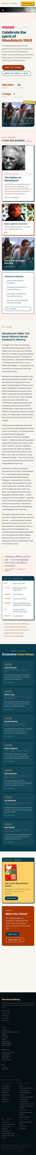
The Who (22, 1114)
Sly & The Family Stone (26, 1112)
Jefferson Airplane (25, 1117)
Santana (22, 1095)
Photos (4, 1039)
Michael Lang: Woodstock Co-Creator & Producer (16, 288)
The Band (5, 1129)
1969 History (5, 1030)
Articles (4, 1034)
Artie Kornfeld (6, 1011)
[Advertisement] (18, 970)
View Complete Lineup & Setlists (14, 627)
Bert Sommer (6, 1090)
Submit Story (12, 934)
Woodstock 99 (6, 1045)
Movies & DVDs (6, 1054)
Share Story (27, 3)
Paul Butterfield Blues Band (26, 1123)
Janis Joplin (23, 1110)
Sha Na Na (23, 1126)
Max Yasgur (5, 1015)
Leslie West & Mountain (26, 1104)
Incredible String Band (26, 1097)
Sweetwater (5, 1088)
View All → (30, 141)
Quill (21, 1086)
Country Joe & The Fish (8, 1124)
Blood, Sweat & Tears (8, 1133)
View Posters (11, 898)
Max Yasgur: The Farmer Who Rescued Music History (15, 295)
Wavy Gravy (5, 1020)
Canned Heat (24, 1099)
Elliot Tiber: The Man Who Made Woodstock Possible (16, 301)
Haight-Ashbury (6, 1043)
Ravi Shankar (6, 1095)
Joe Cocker (5, 1122)
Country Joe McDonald (26, 1088)
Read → (6, 232)
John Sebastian (24, 1090)
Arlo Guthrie (5, 1099)
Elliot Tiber (5, 1018)
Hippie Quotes (6, 1041)
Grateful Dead (24, 1101)
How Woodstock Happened (12, 636)
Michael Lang (6, 1013)
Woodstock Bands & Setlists (10, 1032)
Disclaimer (5, 1069)
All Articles (11, 309)
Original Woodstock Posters (12, 633)
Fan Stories (5, 1037)
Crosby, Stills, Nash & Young (8, 1136)
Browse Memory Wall (15, 940)
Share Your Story (7, 1060)
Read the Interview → (12, 197)
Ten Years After (6, 1126)
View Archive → (9, 266)
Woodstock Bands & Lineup (16, 73)
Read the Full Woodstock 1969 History (16, 624)
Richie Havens (6, 1086)
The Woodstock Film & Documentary (15, 630)
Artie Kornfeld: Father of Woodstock (14, 282)
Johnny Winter (6, 1131)
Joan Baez (5, 1101)
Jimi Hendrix (23, 1128)
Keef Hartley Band (25, 1092)
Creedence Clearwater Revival (26, 1107)
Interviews (5, 1035)
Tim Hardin (5, 1092)
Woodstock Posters (8, 1052)
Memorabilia (5, 1056)
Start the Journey (13, 67)
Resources (5, 1058)
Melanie (4, 1097)
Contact (4, 1067)
